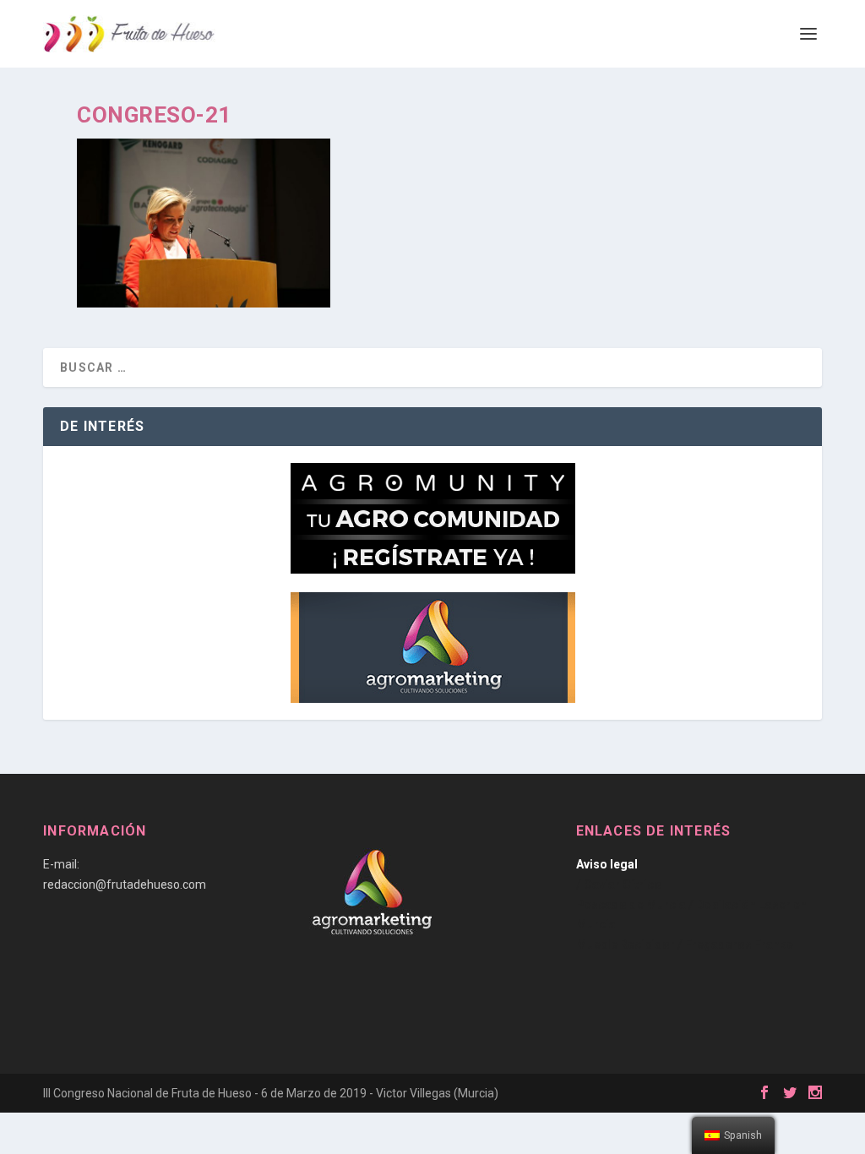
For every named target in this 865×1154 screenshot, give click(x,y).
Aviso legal (607, 864)
